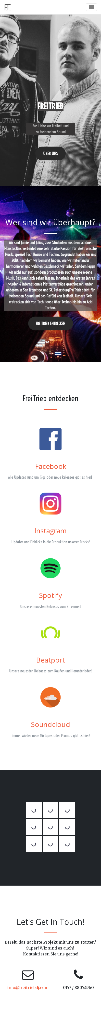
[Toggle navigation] (91, 7)
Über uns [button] (50, 153)
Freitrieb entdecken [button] (50, 323)
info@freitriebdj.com (28, 987)
